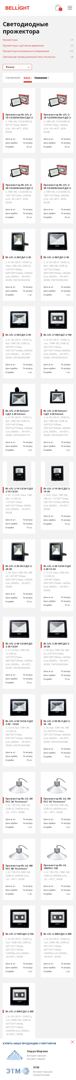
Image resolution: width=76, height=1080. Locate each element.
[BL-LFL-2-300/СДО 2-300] (19, 995)
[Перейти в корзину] (58, 7)
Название (40, 77)
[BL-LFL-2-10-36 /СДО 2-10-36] (57, 474)
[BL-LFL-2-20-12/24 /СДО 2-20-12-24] (57, 551)
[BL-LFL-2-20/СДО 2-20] (19, 241)
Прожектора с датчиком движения (38, 45)
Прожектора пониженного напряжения (38, 51)
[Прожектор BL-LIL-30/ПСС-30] (19, 784)
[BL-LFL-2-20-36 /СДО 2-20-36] (19, 551)
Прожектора (38, 39)
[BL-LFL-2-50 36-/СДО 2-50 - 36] (57, 706)
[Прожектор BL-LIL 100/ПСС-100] (57, 851)
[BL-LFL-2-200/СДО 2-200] (57, 918)
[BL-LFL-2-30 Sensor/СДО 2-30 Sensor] (19, 396)
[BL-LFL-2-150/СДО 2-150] (19, 918)
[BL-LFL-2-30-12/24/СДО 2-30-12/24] (19, 629)
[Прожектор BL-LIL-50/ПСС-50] (57, 784)
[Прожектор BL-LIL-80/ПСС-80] (19, 851)
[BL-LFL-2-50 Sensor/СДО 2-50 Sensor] (57, 396)
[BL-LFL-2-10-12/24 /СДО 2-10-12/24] (19, 474)
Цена (27, 77)
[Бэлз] (18, 8)
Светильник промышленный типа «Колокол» (38, 57)
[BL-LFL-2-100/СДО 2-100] (57, 318)
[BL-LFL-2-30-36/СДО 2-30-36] (57, 629)
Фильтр (10, 66)
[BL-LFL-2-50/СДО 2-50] (19, 318)
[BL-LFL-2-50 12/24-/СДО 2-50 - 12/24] (19, 706)
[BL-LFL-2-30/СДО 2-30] (57, 241)
